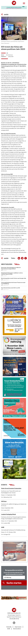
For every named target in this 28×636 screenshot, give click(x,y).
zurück (6, 14)
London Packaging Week (8, 514)
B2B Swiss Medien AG (14, 613)
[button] (19, 258)
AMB (2, 527)
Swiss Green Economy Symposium (11, 488)
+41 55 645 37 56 (14, 618)
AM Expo (4, 501)
